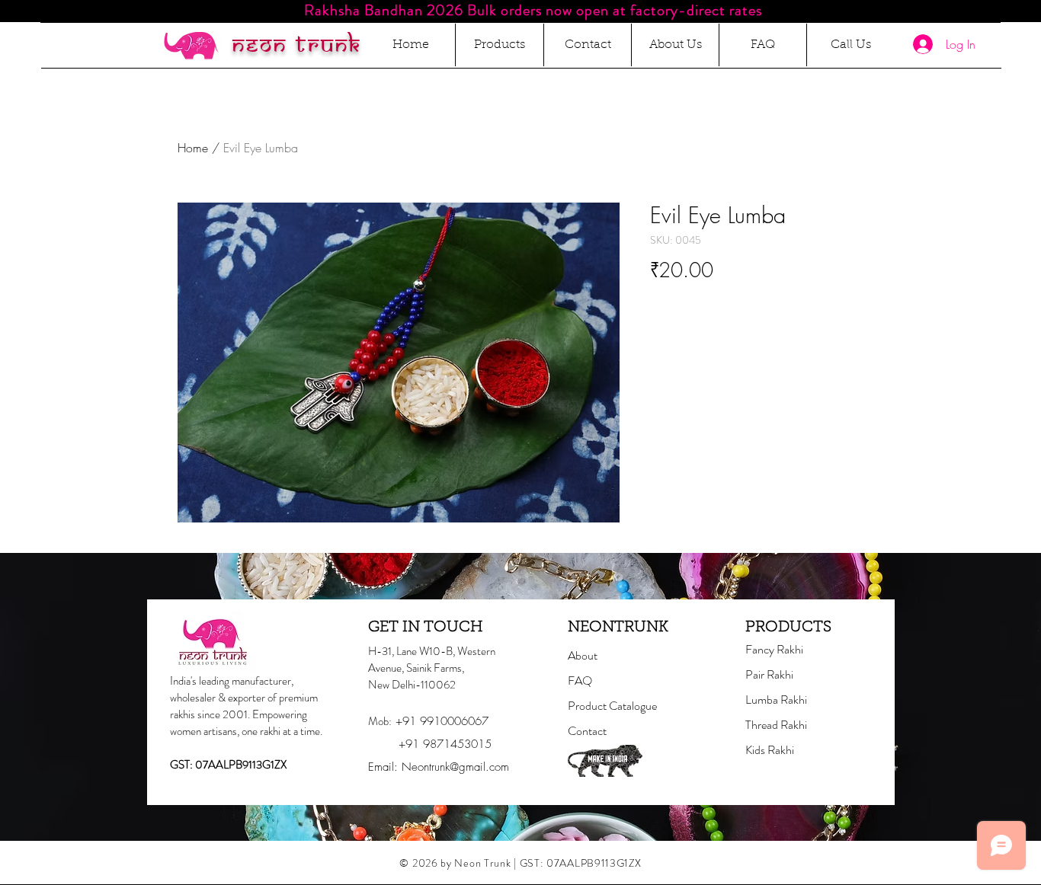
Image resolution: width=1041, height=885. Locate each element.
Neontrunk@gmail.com (455, 767)
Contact (587, 731)
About (582, 655)
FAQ (580, 680)
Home (193, 147)
